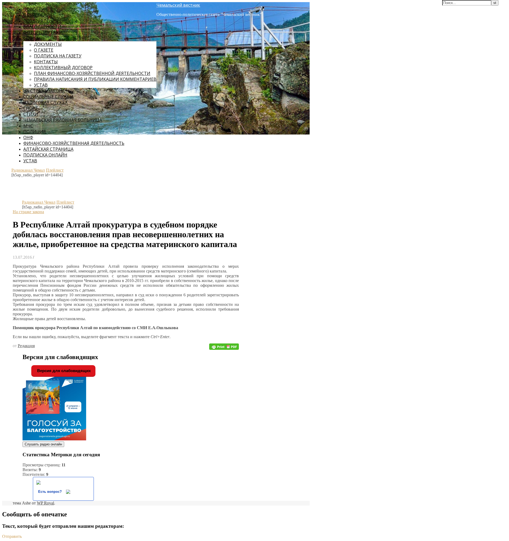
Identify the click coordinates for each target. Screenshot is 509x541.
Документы (48, 44)
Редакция (26, 345)
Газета (31, 38)
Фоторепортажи (43, 32)
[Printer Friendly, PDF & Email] (224, 346)
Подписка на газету (57, 56)
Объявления (37, 15)
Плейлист (55, 170)
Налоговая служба (45, 102)
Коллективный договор (63, 67)
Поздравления (40, 21)
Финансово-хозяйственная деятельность (73, 143)
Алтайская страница (48, 149)
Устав (41, 85)
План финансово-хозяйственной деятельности (92, 73)
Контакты (46, 62)
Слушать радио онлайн (43, 444)
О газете (43, 50)
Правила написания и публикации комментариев (95, 79)
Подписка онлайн (45, 155)
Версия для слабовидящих (63, 370)
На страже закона (44, 91)
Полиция (34, 132)
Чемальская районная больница (62, 120)
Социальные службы (48, 97)
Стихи (30, 114)
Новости (34, 9)
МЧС (28, 126)
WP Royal (45, 503)
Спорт (30, 108)
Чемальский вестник (178, 5)
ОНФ (28, 137)
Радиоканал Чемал (28, 170)
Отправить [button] (12, 536)
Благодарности (42, 27)
